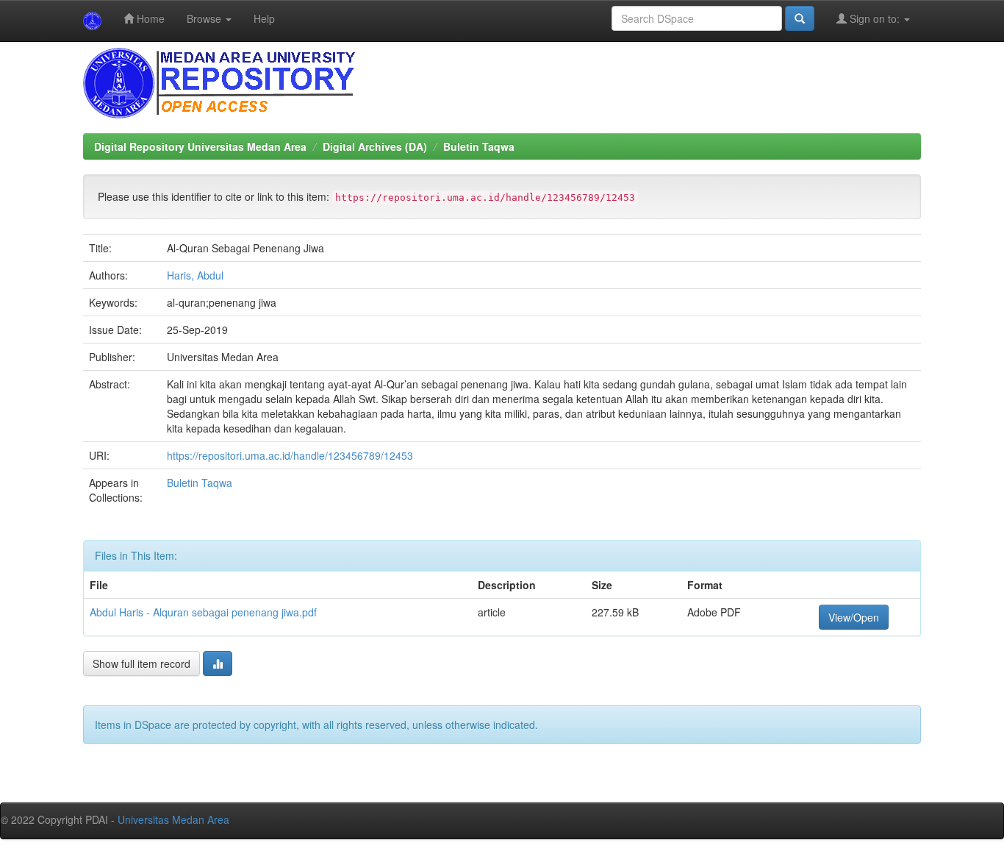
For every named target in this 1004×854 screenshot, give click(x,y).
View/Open (853, 617)
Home (149, 18)
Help (264, 18)
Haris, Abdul (195, 275)
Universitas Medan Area (173, 819)
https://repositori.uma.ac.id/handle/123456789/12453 (290, 455)
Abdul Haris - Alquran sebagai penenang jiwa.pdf (203, 612)
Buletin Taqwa (478, 146)
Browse (205, 18)
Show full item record (141, 663)
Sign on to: (875, 18)
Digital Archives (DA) (375, 146)
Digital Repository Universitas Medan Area (200, 146)
